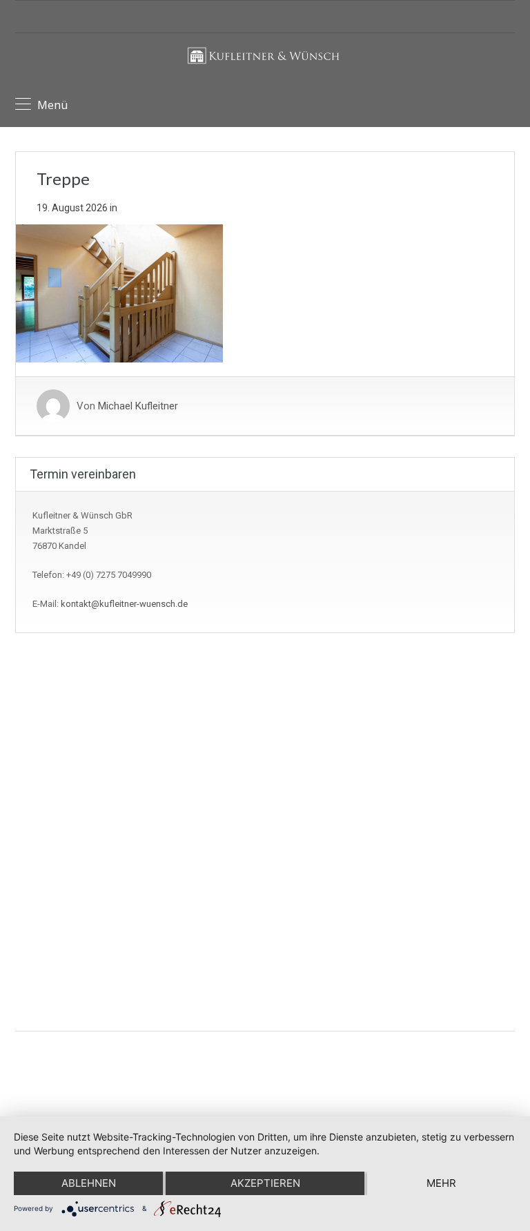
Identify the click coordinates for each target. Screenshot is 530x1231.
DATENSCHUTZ (57, 773)
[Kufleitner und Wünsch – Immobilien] (265, 63)
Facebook (285, 929)
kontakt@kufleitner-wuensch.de (124, 604)
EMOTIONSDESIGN (423, 1055)
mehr (441, 1183)
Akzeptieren (265, 1183)
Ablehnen (88, 1183)
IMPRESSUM (51, 751)
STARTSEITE (50, 817)
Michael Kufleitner (138, 406)
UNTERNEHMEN (58, 839)
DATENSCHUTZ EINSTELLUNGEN (91, 795)
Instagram (285, 960)
